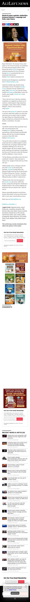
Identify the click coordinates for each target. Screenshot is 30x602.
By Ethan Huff (15, 439)
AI (14, 99)
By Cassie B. (15, 447)
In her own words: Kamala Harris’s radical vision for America (16, 546)
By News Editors (16, 467)
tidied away (9, 92)
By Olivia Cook (16, 570)
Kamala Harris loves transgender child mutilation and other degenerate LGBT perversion (17, 437)
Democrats (14, 111)
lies (23, 213)
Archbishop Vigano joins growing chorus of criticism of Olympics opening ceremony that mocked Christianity (17, 444)
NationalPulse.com (15, 199)
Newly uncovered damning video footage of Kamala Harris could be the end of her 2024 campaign (18, 540)
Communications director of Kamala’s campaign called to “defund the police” (17, 526)
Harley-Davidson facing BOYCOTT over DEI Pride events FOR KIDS (17, 568)
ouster (10, 167)
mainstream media (7, 214)
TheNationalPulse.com (11, 82)
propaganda (5, 216)
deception (18, 209)
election (4, 211)
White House (21, 218)
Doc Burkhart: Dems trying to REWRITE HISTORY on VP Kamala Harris (17, 492)
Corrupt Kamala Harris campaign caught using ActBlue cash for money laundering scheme (18, 553)
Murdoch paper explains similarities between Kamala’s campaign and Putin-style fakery (17, 512)
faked (15, 211)
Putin (8, 77)
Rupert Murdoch (14, 216)
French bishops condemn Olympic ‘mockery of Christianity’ (16, 465)
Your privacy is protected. (8, 245)
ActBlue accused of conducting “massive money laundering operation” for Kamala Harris (18, 485)
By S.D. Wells (15, 565)
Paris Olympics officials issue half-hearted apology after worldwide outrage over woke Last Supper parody (17, 519)
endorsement (11, 138)
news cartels (17, 214)
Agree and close (15, 593)
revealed (10, 169)
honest (20, 211)
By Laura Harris (16, 454)
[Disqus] (15, 328)
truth (7, 218)
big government (15, 207)
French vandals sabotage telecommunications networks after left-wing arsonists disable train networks (18, 459)
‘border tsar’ (17, 94)
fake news (10, 211)
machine (14, 69)
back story (12, 90)
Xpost (3, 220)
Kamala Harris (13, 213)
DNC (23, 209)
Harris (8, 73)
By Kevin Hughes (16, 461)
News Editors (12, 21)
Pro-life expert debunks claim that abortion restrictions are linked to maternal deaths (16, 505)
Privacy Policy (12, 590)
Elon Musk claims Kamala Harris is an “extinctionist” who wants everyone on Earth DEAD (17, 451)
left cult (20, 213)
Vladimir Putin (14, 218)
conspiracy (12, 209)
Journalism (5, 213)
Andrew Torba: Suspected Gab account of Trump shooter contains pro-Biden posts (18, 498)
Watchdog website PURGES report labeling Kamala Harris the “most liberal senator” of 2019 (18, 533)
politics (23, 214)
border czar (7, 182)
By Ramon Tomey (16, 500)
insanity (24, 211)
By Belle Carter (16, 528)
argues (7, 108)
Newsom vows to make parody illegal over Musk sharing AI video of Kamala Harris (17, 472)
